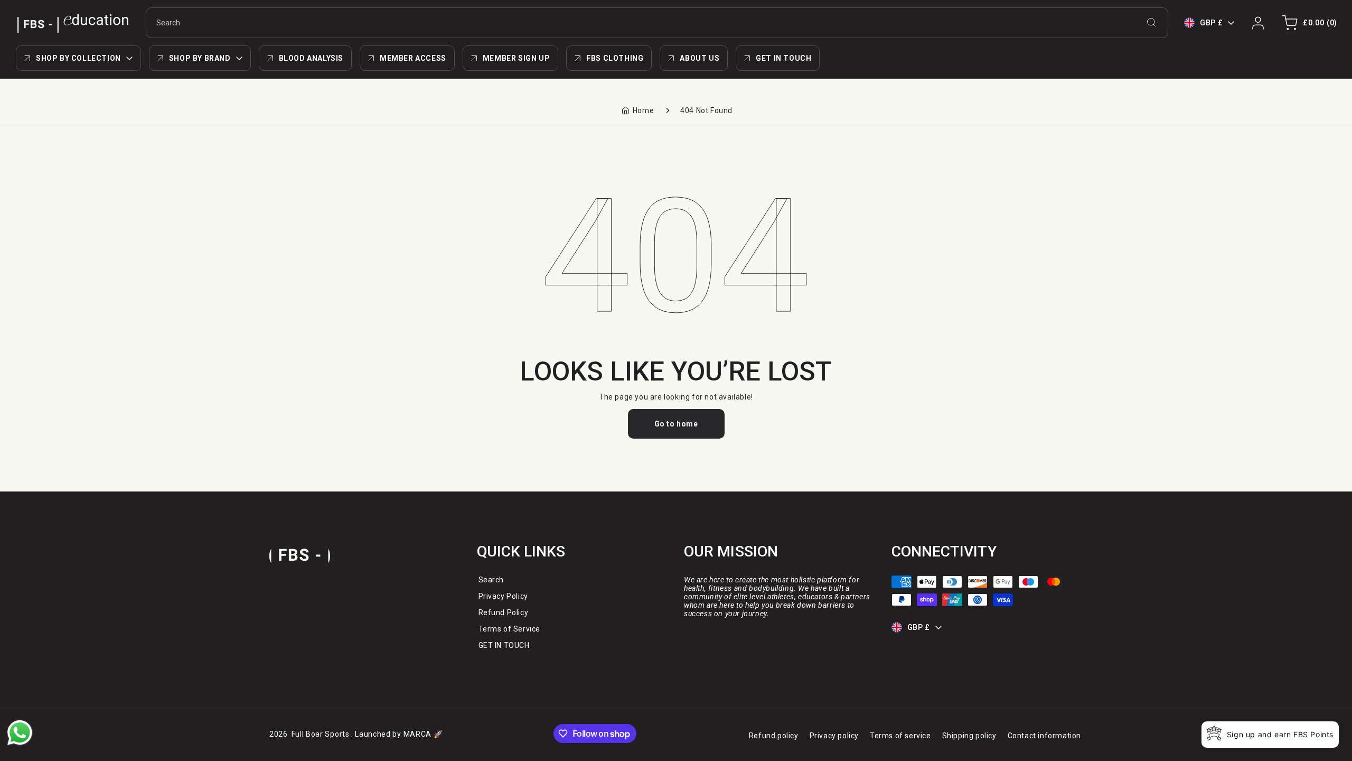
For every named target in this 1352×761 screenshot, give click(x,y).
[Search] (1151, 22)
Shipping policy (969, 735)
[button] (1307, 22)
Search (491, 580)
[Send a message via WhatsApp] (19, 732)
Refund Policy (503, 612)
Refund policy (774, 735)
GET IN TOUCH (504, 645)
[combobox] (657, 23)
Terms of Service (509, 629)
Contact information (1044, 735)
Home (643, 110)
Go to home (676, 424)
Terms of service (900, 735)
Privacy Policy (503, 596)
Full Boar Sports (321, 734)
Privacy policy (834, 735)
